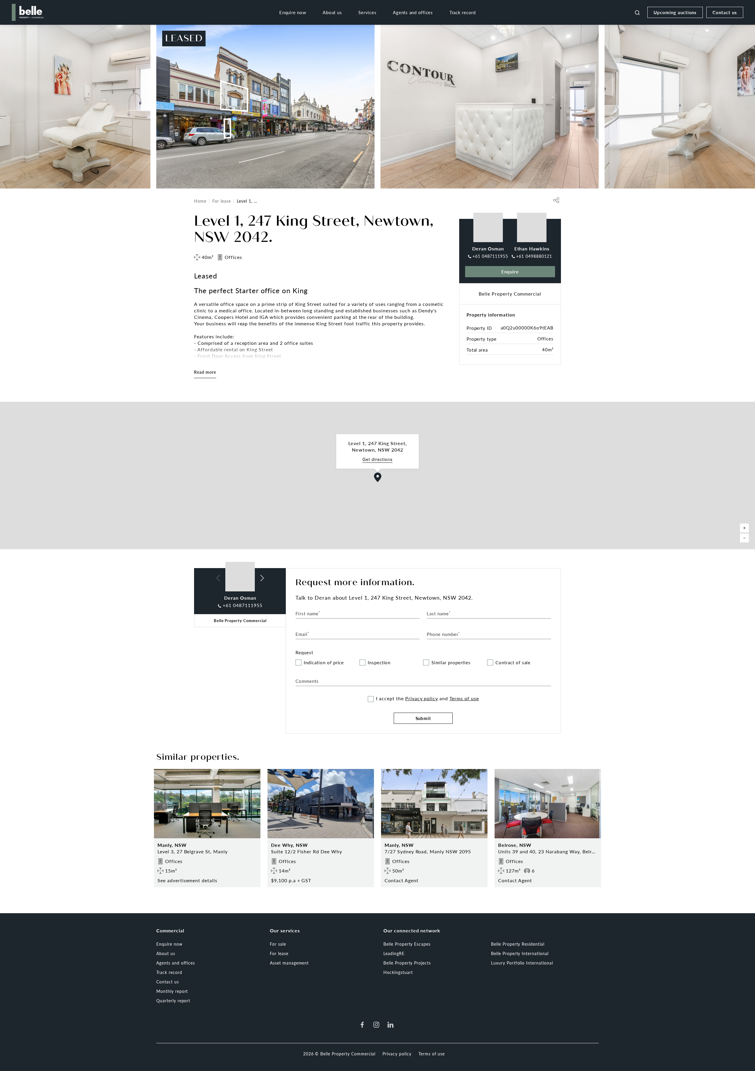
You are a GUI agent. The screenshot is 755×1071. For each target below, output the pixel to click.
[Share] (556, 200)
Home (200, 201)
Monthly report (172, 991)
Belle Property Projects (407, 963)
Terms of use (464, 698)
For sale (278, 944)
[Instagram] (376, 1024)
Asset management (289, 963)
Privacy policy (421, 698)
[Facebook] (362, 1024)
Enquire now (292, 12)
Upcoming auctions (675, 12)
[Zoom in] (744, 528)
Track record (462, 12)
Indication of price (324, 662)
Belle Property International (520, 953)
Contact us (725, 12)
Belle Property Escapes (407, 944)
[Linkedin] (390, 1024)
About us (332, 12)
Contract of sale (513, 662)
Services (367, 12)
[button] (378, 477)
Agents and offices (413, 12)
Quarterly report (173, 1000)
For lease (221, 201)
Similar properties (450, 662)
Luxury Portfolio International (522, 963)
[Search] (637, 12)
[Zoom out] (744, 538)
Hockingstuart (398, 972)
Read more (205, 372)
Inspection (379, 662)
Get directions (377, 459)
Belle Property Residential (517, 944)
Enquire (510, 271)
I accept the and (427, 698)
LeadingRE (394, 953)
